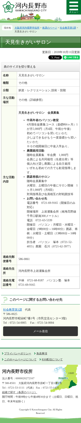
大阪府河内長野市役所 (27, 27)
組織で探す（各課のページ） (19, 392)
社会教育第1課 (68, 27)
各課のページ (49, 27)
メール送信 (40, 331)
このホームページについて (20, 359)
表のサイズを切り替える (20, 66)
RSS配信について (52, 359)
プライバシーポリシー (17, 353)
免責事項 (41, 353)
